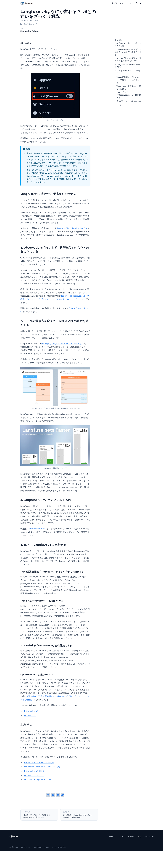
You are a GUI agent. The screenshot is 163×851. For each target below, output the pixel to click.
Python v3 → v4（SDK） (35, 771)
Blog (139, 836)
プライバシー (149, 836)
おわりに (118, 105)
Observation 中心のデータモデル (38, 779)
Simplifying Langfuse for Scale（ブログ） (42, 766)
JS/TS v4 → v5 (30, 715)
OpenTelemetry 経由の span (129, 101)
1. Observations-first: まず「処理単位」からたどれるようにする (128, 52)
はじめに (118, 39)
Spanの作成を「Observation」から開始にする (128, 95)
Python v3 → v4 (31, 711)
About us (112, 836)
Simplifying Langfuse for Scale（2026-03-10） (61, 343)
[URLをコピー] (62, 795)
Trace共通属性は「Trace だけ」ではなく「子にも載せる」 (128, 80)
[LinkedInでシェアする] (58, 795)
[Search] (137, 3)
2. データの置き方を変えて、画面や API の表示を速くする (128, 59)
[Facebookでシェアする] (53, 795)
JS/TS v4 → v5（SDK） (34, 775)
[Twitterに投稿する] (48, 795)
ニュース (122, 836)
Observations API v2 (37, 528)
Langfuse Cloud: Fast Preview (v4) (72, 228)
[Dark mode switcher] (141, 3)
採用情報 (131, 836)
